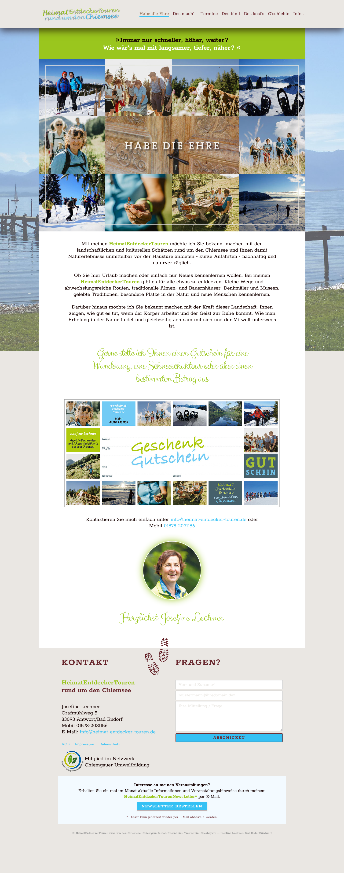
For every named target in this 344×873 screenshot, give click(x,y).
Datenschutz (109, 744)
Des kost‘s (254, 14)
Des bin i (231, 14)
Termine (209, 14)
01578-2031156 (179, 526)
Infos (298, 14)
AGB (66, 744)
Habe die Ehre (154, 14)
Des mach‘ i (185, 14)
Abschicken (229, 737)
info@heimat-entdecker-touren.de (208, 519)
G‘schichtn (278, 14)
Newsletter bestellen (172, 806)
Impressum (84, 744)
